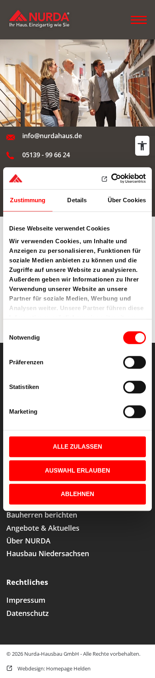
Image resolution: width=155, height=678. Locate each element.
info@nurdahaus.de (52, 135)
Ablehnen (77, 493)
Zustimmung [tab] (27, 200)
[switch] (134, 362)
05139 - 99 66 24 (46, 154)
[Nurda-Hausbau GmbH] (46, 19)
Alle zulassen (77, 446)
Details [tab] (77, 200)
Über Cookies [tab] (127, 200)
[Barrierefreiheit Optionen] (142, 146)
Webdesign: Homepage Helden (53, 668)
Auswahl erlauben (77, 470)
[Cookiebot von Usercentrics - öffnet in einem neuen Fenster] (111, 178)
